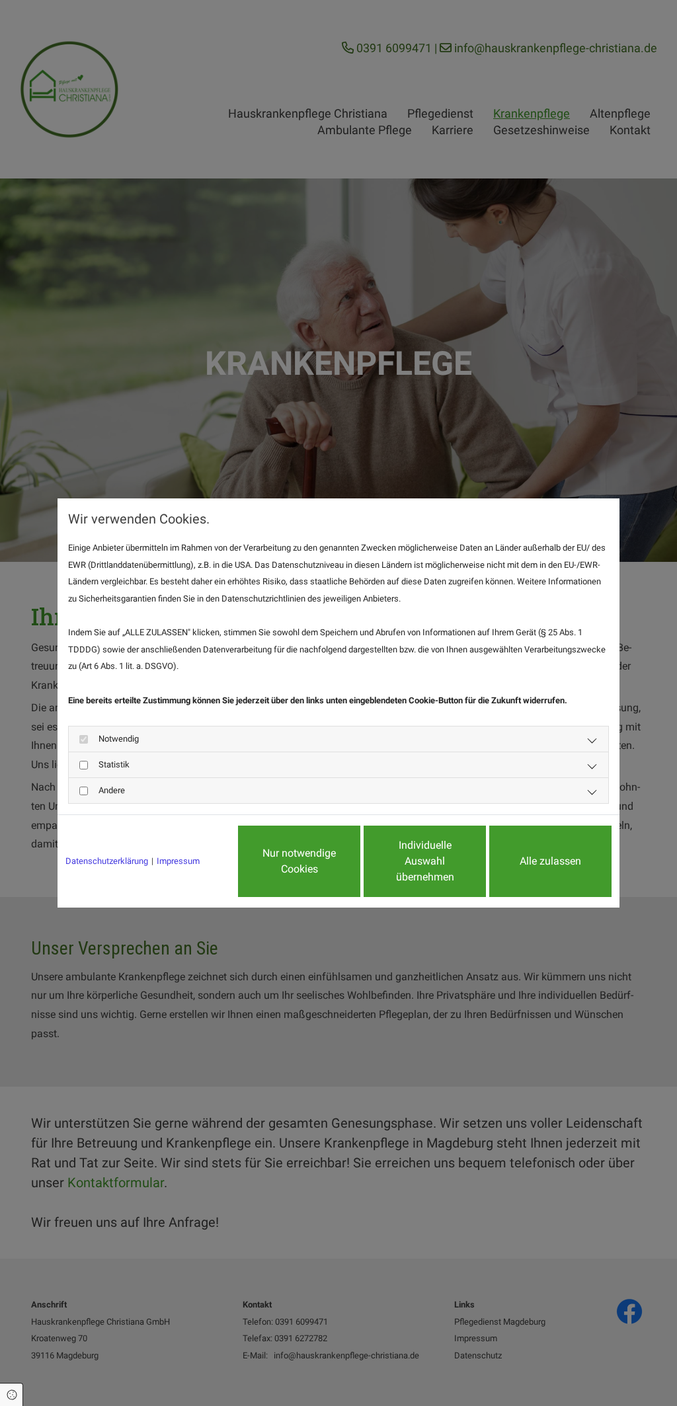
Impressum (178, 861)
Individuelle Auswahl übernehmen (425, 861)
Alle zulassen (550, 861)
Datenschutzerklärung (106, 861)
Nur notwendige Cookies (299, 861)
